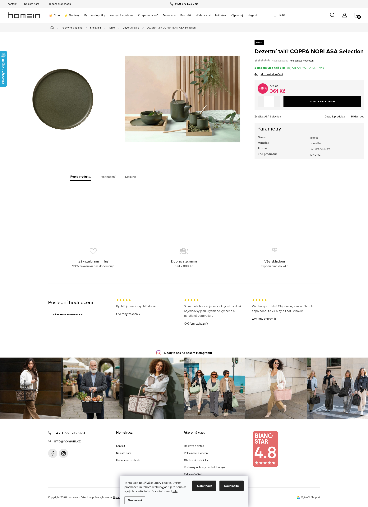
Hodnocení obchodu (59, 4)
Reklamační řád (193, 474)
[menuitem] (54, 15)
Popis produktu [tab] (80, 177)
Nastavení (135, 500)
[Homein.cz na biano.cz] (265, 449)
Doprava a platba (194, 446)
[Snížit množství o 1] (261, 101)
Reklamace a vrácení (196, 453)
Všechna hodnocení (68, 314)
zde (174, 491)
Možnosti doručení (272, 74)
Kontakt (12, 4)
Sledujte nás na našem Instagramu (188, 353)
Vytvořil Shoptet (310, 497)
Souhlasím (231, 486)
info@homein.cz (67, 441)
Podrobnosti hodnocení (302, 60)
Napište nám (31, 4)
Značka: (268, 116)
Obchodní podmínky (196, 460)
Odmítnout (204, 486)
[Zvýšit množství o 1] (277, 101)
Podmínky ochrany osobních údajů (204, 467)
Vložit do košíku (322, 101)
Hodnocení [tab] (108, 177)
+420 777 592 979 (69, 433)
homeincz (63, 453)
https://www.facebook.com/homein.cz (52, 453)
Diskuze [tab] (130, 177)
